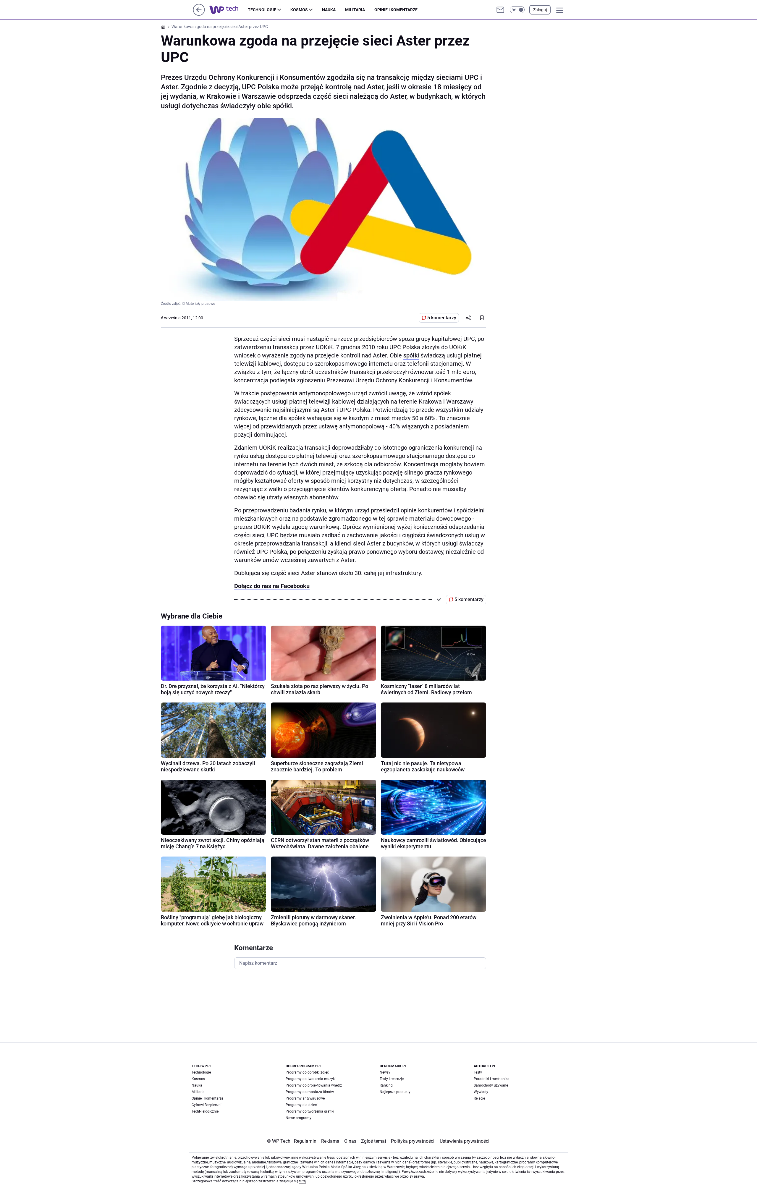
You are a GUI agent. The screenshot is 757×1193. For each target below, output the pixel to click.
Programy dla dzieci (302, 1105)
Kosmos (299, 9)
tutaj (302, 1181)
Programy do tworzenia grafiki (310, 1111)
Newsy (385, 1072)
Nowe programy (298, 1118)
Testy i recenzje (392, 1079)
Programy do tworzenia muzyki (311, 1079)
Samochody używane (491, 1085)
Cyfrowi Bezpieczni (206, 1105)
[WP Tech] (228, 9)
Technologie (262, 9)
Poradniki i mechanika (491, 1079)
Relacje (479, 1098)
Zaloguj (540, 9)
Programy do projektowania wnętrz (314, 1085)
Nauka (329, 9)
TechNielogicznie (205, 1111)
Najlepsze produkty (395, 1092)
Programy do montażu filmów (310, 1092)
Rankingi (387, 1085)
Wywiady (481, 1092)
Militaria (355, 9)
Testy (478, 1072)
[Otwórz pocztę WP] (500, 9)
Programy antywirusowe (305, 1098)
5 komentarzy (441, 317)
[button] (517, 9)
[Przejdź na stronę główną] (199, 14)
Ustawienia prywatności (463, 1141)
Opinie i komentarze (396, 9)
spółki (411, 355)
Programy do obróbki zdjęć (307, 1072)
